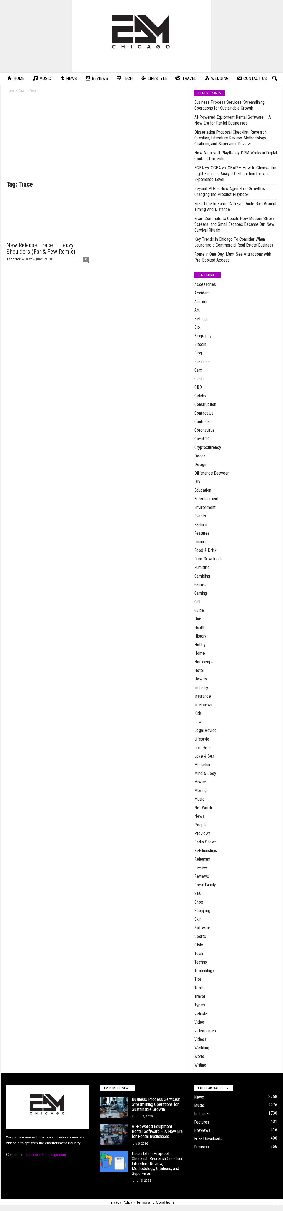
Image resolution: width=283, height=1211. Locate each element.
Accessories (205, 284)
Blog (198, 353)
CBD (198, 387)
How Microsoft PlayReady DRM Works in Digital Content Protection (235, 155)
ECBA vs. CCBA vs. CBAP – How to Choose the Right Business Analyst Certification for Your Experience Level (235, 173)
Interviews (203, 704)
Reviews (201, 876)
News (199, 816)
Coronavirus (204, 430)
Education (202, 490)
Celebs (200, 396)
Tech (198, 953)
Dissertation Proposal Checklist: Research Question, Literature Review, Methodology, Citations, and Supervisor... (157, 1163)
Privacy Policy (121, 1202)
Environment (205, 507)
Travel (199, 996)
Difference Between (211, 473)
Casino (200, 378)
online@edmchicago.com (46, 1155)
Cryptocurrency (207, 447)
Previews (202, 833)
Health (199, 627)
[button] (274, 79)
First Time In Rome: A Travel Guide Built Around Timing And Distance (235, 206)
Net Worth (203, 807)
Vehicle (200, 1013)
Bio (197, 327)
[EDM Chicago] (141, 36)
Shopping (202, 910)
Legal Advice (205, 730)
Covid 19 (201, 438)
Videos (200, 1039)
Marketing (202, 764)
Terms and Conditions (155, 1202)
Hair (197, 619)
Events (200, 516)
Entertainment (206, 498)
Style (198, 945)
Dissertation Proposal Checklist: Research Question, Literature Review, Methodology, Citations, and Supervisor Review (230, 138)
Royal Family (205, 884)
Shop (198, 902)
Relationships (205, 850)
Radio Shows (205, 842)
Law (197, 721)
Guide (199, 610)
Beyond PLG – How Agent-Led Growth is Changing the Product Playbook (229, 191)
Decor (199, 456)
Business (201, 361)
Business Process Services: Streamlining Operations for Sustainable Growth (229, 105)
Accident (202, 293)
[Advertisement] (94, 138)
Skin (197, 919)
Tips (198, 979)
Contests (202, 421)
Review (200, 867)
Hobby (200, 644)
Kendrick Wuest (19, 259)
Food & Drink (205, 550)
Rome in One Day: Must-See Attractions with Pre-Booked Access (232, 257)
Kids (198, 713)
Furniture (201, 567)
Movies (200, 782)
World (199, 1056)
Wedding (201, 1047)
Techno (200, 962)
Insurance (202, 696)
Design (200, 464)
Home (10, 90)
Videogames (205, 1030)
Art (197, 310)
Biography (202, 335)
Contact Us (203, 413)
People (200, 824)
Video (199, 1022)
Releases (202, 859)
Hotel (199, 670)
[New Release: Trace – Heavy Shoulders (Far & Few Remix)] (47, 216)
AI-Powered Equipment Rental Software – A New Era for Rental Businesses (232, 120)
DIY (197, 481)
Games (200, 584)
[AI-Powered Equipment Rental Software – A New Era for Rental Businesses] (114, 1134)
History (200, 636)
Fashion (200, 524)
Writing (200, 1065)
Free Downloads (208, 558)
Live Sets (202, 747)
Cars (198, 370)
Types (199, 1005)
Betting (200, 318)
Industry (201, 687)
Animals (201, 301)
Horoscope (204, 661)
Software (202, 927)
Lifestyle (201, 739)
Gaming (200, 593)
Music (199, 799)
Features (201, 533)
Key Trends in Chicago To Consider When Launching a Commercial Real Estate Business (233, 242)
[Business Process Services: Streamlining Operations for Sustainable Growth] (114, 1107)
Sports (200, 936)
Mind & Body (205, 773)
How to (200, 679)
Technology (204, 970)
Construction (205, 404)
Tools (199, 987)
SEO (197, 893)
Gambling (202, 576)
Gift (197, 601)
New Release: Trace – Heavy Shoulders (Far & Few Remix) (40, 248)
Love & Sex (204, 756)
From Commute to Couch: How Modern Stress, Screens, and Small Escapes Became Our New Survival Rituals (235, 224)
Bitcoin (200, 344)
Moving (200, 790)
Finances (201, 541)
